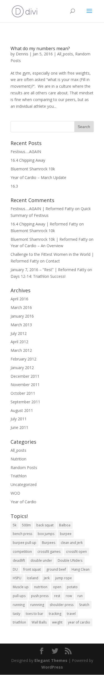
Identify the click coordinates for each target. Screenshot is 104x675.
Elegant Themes (50, 660)
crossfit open (76, 551)
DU (15, 569)
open (57, 587)
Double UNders (70, 560)
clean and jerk (72, 542)
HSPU (17, 578)
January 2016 (22, 316)
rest (57, 595)
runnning (37, 604)
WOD (15, 493)
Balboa (64, 525)
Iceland (32, 578)
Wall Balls (39, 622)
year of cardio (79, 622)
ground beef (56, 569)
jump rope (63, 578)
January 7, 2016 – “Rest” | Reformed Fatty (48, 269)
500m (26, 525)
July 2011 (19, 418)
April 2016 (19, 298)
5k (14, 525)
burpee (66, 533)
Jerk (47, 578)
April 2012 (19, 341)
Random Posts (24, 467)
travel (71, 613)
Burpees (48, 542)
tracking (55, 613)
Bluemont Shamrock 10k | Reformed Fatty (49, 239)
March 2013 (21, 324)
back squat (45, 525)
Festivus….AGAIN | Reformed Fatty (42, 208)
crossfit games (48, 551)
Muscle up (21, 587)
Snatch (84, 604)
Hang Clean (81, 569)
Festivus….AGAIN (26, 151)
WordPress (52, 667)
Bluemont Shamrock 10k (33, 168)
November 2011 (25, 384)
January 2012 (22, 367)
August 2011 (22, 410)
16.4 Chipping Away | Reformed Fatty (44, 224)
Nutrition (18, 459)
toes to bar (34, 613)
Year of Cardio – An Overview (37, 245)
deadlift (19, 560)
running (19, 604)
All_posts (65, 54)
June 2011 (19, 427)
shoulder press (61, 604)
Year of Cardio (23, 501)
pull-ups (19, 595)
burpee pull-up (24, 542)
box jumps (46, 533)
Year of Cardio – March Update (38, 177)
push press (40, 595)
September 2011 (25, 401)
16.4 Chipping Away (28, 160)
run (80, 595)
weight (57, 622)
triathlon (19, 622)
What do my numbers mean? (40, 48)
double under (41, 560)
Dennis (22, 54)
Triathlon (19, 475)
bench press (22, 533)
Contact (53, 261)
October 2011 (23, 393)
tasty (16, 613)
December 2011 (25, 376)
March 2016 (21, 307)
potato (72, 587)
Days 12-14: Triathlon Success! (38, 276)
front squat (32, 569)
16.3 (14, 186)
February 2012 (23, 359)
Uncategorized (24, 484)
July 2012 (19, 333)
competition (22, 551)
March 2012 (21, 350)
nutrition (40, 587)
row (69, 595)
